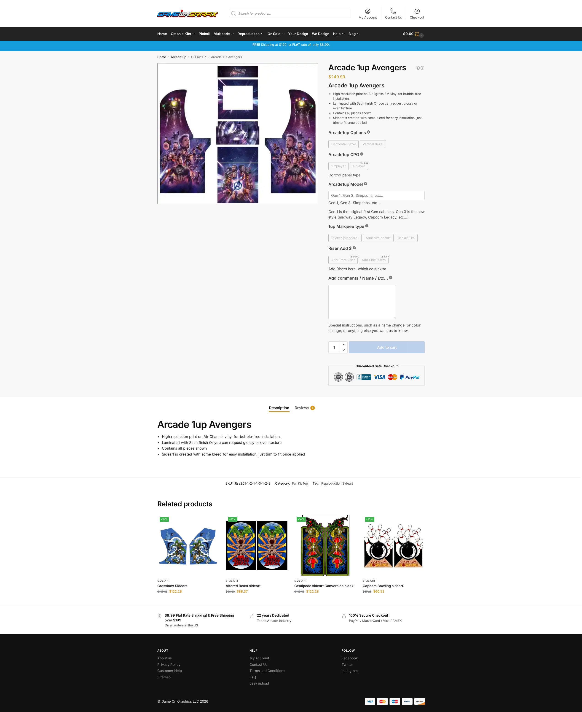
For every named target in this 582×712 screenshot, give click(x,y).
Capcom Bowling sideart (383, 586)
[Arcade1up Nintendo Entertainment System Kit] (418, 68)
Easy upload (259, 683)
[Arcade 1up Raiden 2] (422, 68)
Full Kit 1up (198, 57)
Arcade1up (178, 57)
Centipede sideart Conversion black (324, 586)
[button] (414, 34)
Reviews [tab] (304, 407)
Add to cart (387, 347)
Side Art (163, 580)
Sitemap (164, 677)
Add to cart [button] (188, 601)
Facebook (350, 658)
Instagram (350, 671)
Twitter (347, 664)
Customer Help (169, 671)
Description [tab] (279, 407)
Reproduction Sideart (337, 483)
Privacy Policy (168, 664)
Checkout (417, 17)
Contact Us (393, 17)
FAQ (252, 677)
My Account (368, 17)
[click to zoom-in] (237, 133)
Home (161, 57)
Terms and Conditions (267, 671)
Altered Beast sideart (243, 586)
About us (165, 658)
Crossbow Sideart (172, 586)
